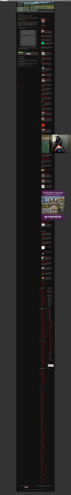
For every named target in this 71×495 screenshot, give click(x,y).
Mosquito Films (43, 436)
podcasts (42, 448)
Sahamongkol (27, 54)
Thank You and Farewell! (44, 92)
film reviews (42, 421)
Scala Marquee (43, 14)
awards (42, 397)
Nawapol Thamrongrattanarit (43, 327)
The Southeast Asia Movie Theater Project (46, 117)
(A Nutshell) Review (44, 184)
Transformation (43, 474)
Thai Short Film (43, 336)
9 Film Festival (42, 289)
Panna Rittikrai (43, 443)
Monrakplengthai (43, 377)
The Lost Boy (42, 381)
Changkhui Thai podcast (47, 276)
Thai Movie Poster (43, 335)
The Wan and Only (43, 364)
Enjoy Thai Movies (43, 348)
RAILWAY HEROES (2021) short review (46, 107)
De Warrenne (42, 413)
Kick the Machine (43, 322)
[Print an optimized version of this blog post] (20, 52)
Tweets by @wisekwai (43, 26)
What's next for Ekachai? (50, 333)
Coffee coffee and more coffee (45, 87)
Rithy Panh (42, 458)
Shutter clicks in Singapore (50, 341)
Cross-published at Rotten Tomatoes (21, 50)
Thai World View (43, 360)
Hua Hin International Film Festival (43, 300)
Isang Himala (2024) (47, 78)
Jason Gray (42, 352)
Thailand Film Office (43, 337)
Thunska (42, 470)
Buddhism (42, 402)
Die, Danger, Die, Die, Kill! (44, 111)
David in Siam (42, 372)
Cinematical (42, 345)
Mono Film (42, 324)
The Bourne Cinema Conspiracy (43, 361)
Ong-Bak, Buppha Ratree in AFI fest (51, 340)
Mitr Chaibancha (43, 434)
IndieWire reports (20, 47)
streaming (42, 465)
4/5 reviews (42, 389)
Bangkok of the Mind (44, 245)
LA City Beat (32, 20)
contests (42, 410)
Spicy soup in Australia (50, 332)
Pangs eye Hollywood (50, 345)
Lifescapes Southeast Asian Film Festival (43, 301)
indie (41, 426)
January (50, 360)
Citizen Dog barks (51, 338)
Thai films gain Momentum (50, 325)
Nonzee (42, 440)
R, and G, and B (43, 358)
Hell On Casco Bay (47, 73)
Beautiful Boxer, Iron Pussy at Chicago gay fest (50, 348)
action (20, 54)
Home (18, 12)
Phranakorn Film (43, 328)
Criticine (42, 347)
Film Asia (42, 349)
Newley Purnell (43, 236)
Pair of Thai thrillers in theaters (50, 350)
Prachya (42, 453)
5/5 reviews (42, 390)
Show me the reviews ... (50, 293)
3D (41, 388)
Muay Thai (42, 437)
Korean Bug (42, 353)
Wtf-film (42, 228)
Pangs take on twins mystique (51, 326)
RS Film (42, 460)
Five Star (42, 422)
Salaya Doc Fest (43, 304)
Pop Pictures (42, 329)
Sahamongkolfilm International (43, 331)
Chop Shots (42, 294)
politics (42, 450)
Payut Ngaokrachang (43, 444)
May (49, 356)
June (49, 355)
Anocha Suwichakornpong (43, 394)
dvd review (42, 415)
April (49, 357)
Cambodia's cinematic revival (50, 330)
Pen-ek (42, 445)
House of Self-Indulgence (44, 128)
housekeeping (42, 425)
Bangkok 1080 (43, 344)
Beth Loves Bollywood (44, 123)
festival (42, 419)
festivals (42, 420)
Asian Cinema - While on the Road (45, 51)
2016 (49, 309)
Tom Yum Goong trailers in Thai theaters (50, 344)
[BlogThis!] (27, 53)
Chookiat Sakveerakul (42, 408)
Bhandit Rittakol (43, 399)
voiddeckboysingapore (44, 83)
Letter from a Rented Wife (44, 272)
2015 (49, 310)
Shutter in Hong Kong (50, 328)
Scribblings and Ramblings (43, 359)
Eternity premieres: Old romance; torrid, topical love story (48, 30)
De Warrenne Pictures (42, 312)
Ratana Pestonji (43, 455)
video (42, 476)
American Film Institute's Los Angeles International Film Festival (26, 17)
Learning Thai (42, 376)
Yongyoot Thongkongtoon (43, 481)
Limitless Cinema (44, 232)
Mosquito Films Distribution (43, 325)
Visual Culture (42, 366)
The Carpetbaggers (44, 88)
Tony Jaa (32, 54)
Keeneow (42, 375)
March (49, 358)
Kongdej (42, 431)
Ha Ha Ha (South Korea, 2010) (48, 223)
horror (22, 54)
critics (42, 411)
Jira (41, 429)
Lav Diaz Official (43, 354)
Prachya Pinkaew (24, 54)
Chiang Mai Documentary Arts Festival (43, 293)
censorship (42, 404)
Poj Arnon (42, 449)
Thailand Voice (43, 380)
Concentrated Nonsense (42, 346)
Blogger (46, 489)
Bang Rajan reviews (50, 335)
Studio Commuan (43, 332)
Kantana (42, 430)
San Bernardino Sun (27, 20)
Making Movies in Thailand (43, 323)
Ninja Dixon (43, 168)
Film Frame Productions (42, 318)
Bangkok (42, 398)
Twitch (42, 365)
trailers (42, 473)
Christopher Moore (43, 371)
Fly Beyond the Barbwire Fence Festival (43, 298)
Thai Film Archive (29, 12)
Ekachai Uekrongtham (42, 416)
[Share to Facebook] (29, 53)
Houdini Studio (43, 321)
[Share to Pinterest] (30, 53)
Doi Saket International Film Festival (43, 296)
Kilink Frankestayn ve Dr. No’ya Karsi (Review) (46, 62)
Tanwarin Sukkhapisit (43, 468)
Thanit (42, 469)
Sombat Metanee (43, 464)
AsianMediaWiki (43, 343)
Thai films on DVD (26, 61)
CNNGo (42, 370)
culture (42, 412)
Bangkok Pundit (43, 281)
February (50, 359)
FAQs (25, 12)
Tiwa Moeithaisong (43, 471)
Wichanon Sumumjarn (42, 479)
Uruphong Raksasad (43, 475)
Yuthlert (33, 54)
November (50, 322)
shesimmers (43, 283)
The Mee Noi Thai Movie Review (45, 173)
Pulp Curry (42, 357)
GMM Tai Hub (42, 320)
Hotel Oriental (42, 351)
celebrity (42, 403)
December (50, 321)
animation (42, 393)
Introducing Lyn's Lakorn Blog (45, 261)
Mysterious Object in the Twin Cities (51, 337)
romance (42, 459)
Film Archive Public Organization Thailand (43, 316)
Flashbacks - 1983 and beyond (48, 179)
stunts (30, 54)
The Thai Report (43, 382)
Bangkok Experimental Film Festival (43, 291)
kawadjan (43, 266)
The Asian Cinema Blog (44, 96)
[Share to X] (28, 53)
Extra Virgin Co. (48, 486)
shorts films (42, 463)
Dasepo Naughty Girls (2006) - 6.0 (48, 52)
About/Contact (21, 12)
